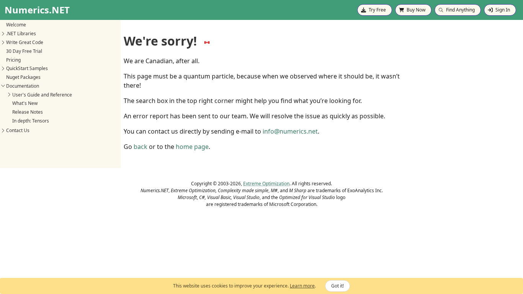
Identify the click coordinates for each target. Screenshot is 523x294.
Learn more (302, 286)
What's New (25, 103)
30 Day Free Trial (24, 51)
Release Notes (27, 112)
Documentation (22, 86)
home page (192, 146)
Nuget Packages (23, 77)
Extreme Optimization (266, 183)
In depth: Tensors (30, 121)
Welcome (16, 24)
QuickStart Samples (27, 68)
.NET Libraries (21, 33)
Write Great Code (24, 42)
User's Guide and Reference (42, 94)
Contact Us (17, 130)
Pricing (13, 60)
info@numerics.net (290, 131)
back (140, 146)
